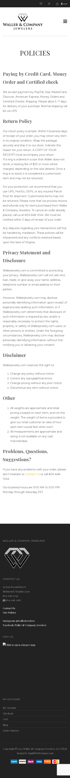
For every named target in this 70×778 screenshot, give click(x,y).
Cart (5, 719)
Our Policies (9, 612)
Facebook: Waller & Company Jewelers (24, 625)
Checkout (8, 713)
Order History (11, 730)
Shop (5, 724)
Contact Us (32, 474)
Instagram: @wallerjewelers (19, 620)
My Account (9, 707)
